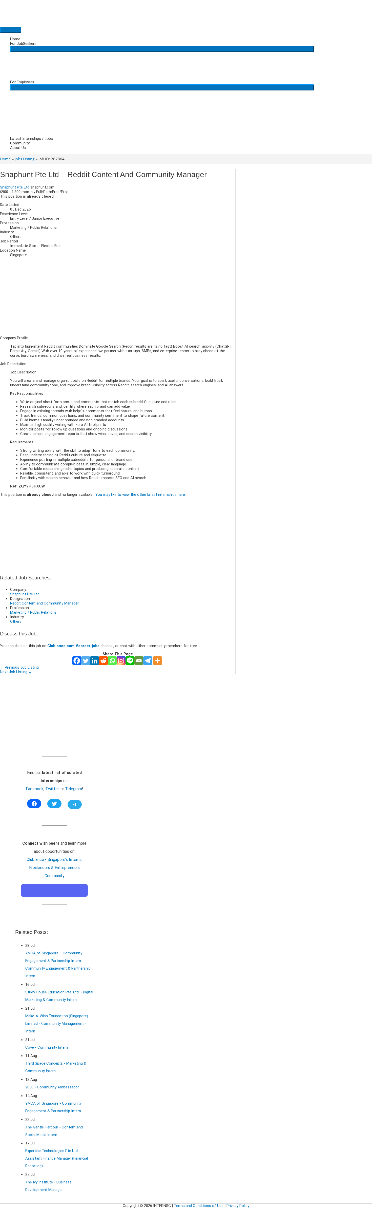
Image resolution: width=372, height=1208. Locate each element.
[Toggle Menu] (162, 49)
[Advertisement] (117, 296)
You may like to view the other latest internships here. (140, 494)
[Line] (130, 660)
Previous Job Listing (19, 667)
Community (20, 143)
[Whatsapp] (112, 660)
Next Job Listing (16, 672)
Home (15, 39)
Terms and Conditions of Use (198, 1205)
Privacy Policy (237, 1205)
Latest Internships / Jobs (31, 138)
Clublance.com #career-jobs (73, 646)
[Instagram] (121, 660)
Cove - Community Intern (46, 1047)
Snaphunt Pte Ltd (14, 187)
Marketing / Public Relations (33, 612)
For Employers (22, 82)
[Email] (138, 660)
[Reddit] (103, 660)
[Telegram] (147, 660)
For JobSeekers (23, 43)
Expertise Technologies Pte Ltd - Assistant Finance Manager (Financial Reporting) (56, 1158)
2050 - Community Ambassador (52, 1087)
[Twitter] (85, 660)
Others (16, 621)
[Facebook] (76, 660)
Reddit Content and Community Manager (44, 603)
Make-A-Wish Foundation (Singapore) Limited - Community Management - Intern (56, 1023)
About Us (18, 147)
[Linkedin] (94, 660)
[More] (157, 660)
